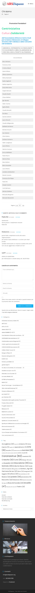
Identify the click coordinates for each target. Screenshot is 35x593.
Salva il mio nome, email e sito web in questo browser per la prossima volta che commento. (17, 300)
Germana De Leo (9, 471)
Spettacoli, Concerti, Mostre (9, 420)
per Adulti (4, 394)
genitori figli (5, 365)
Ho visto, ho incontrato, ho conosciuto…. (12, 367)
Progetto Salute (6, 406)
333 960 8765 (9, 578)
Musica (6, 477)
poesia (16, 476)
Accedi (4, 495)
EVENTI (3, 359)
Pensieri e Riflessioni (7, 391)
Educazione (21, 463)
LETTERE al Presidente (7, 379)
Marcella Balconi (24, 474)
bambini (27, 450)
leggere (6, 474)
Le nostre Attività (6, 376)
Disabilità (9, 463)
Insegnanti (28, 471)
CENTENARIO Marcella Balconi (9, 338)
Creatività (26, 456)
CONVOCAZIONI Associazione (10, 347)
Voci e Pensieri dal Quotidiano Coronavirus (13, 432)
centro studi (22, 453)
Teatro (21, 487)
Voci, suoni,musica (7, 435)
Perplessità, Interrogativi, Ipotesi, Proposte (13, 400)
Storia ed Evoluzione (7, 426)
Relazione (17, 480)
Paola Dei (5, 217)
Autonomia (18, 450)
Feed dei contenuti (7, 497)
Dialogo (25, 460)
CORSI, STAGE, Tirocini (7, 350)
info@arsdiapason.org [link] (9, 575)
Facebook (12, 582)
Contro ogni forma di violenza (10, 344)
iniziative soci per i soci (8, 370)
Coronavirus (12, 456)
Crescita (7, 459)
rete (6, 483)
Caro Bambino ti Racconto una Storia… (12, 335)
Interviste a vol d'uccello (8, 373)
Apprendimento (21, 447)
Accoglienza (8, 444)
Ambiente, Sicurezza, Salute (9, 320)
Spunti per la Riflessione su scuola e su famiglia (14, 423)
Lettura (14, 474)
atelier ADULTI (5, 329)
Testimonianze (6, 429)
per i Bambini (5, 397)
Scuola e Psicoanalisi (7, 417)
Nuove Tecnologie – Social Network (11, 385)
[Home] (2, 14)
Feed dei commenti (7, 499)
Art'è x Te (4, 326)
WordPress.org (6, 500)
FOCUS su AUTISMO (7, 362)
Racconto (7, 480)
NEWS (3, 382)
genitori (17, 469)
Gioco (20, 471)
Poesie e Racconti (6, 403)
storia (14, 486)
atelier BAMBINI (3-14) (7, 332)
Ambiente (23, 444)
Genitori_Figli (26, 469)
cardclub (4, 453)
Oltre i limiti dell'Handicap (8, 388)
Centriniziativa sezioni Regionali (10, 341)
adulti (16, 444)
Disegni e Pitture (6, 353)
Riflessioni (4, 409)
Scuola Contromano (7, 414)
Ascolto (10, 450)
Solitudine (9, 486)
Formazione (9, 469)
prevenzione (26, 477)
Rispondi (18, 217)
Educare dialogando (7, 356)
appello (12, 447)
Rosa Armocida (16, 483)
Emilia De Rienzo (20, 466)
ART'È (3, 323)
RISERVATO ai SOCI (7, 412)
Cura (18, 459)
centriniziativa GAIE (12, 453)
